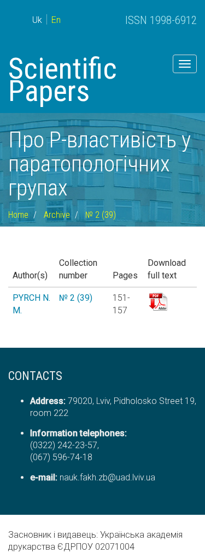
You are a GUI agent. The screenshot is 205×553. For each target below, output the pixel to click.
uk (37, 20)
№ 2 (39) (100, 215)
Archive (57, 215)
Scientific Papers (62, 79)
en (56, 20)
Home (18, 215)
